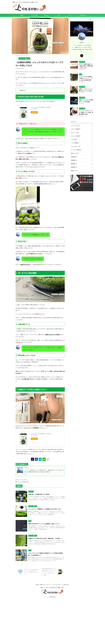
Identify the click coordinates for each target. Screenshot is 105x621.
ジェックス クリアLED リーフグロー (41, 107)
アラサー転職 (34, 15)
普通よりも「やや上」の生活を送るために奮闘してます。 (52, 587)
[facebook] (36, 459)
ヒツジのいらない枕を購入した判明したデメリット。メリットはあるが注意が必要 (86, 78)
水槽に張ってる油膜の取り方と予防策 (38, 494)
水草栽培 (24, 481)
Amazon (34, 112)
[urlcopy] (47, 459)
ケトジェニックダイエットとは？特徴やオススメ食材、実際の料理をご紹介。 (86, 112)
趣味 (27, 481)
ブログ (58, 15)
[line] (44, 459)
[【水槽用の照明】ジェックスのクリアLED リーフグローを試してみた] (40, 459)
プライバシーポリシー (57, 584)
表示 (24, 90)
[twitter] (32, 459)
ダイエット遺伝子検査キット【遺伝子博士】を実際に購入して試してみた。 (86, 66)
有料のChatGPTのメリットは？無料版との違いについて (43, 523)
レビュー (19, 481)
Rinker (36, 108)
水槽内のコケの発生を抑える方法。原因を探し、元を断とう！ (45, 538)
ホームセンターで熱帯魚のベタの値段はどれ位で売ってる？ (44, 509)
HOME (21, 15)
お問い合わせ (83, 15)
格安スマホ (46, 15)
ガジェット (70, 15)
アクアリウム (20, 479)
